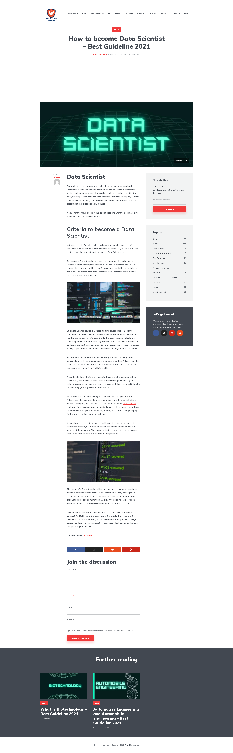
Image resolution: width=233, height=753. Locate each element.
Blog (155, 239)
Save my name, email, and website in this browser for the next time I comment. (101, 631)
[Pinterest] (172, 333)
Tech (116, 29)
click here (87, 535)
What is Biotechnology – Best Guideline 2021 (63, 711)
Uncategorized (159, 292)
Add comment (100, 54)
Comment (71, 569)
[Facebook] (156, 333)
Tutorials (176, 13)
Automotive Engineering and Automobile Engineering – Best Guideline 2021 (116, 716)
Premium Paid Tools (134, 13)
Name (70, 596)
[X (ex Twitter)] (164, 333)
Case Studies (158, 248)
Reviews (152, 13)
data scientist (129, 403)
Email (70, 607)
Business (156, 243)
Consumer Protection (76, 13)
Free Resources (97, 13)
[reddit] (180, 333)
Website (70, 619)
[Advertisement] (116, 81)
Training (164, 13)
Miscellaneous (114, 13)
